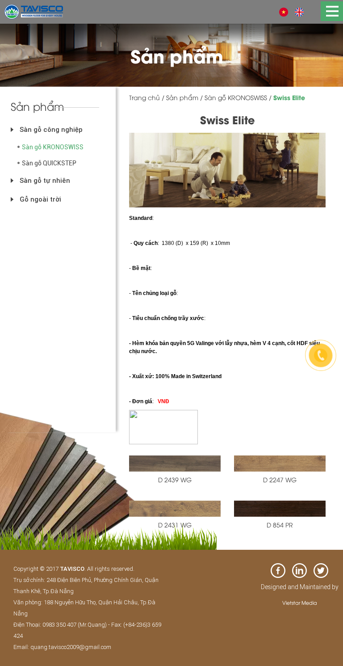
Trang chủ (144, 97)
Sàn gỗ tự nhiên (45, 181)
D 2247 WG (280, 479)
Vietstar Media (299, 602)
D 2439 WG (175, 479)
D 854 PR (280, 524)
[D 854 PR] (280, 507)
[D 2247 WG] (280, 462)
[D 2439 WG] (175, 462)
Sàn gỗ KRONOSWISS (53, 147)
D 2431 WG (175, 524)
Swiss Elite (289, 97)
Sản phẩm (182, 97)
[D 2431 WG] (175, 507)
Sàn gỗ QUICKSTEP (49, 163)
